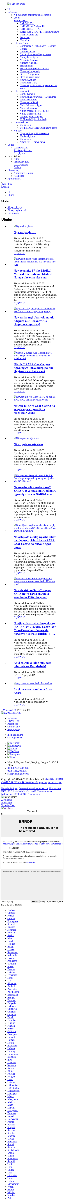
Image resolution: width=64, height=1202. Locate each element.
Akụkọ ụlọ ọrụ (21, 147)
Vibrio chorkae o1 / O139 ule (34, 111)
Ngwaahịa (12, 12)
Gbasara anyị (13, 170)
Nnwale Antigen (28, 79)
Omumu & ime (21, 122)
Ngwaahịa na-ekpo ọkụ (50, 782)
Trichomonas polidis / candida (34, 68)
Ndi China (7, 184)
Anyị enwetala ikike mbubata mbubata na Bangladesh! (32, 664)
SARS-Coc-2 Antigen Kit (32, 26)
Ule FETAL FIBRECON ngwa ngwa (38, 127)
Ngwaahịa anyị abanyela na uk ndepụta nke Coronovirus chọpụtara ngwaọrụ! (34, 321)
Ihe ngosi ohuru (21, 161)
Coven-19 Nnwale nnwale (39, 791)
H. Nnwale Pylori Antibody (33, 119)
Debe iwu (25, 37)
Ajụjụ (16, 159)
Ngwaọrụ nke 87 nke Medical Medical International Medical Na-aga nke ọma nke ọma (33, 274)
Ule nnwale (25, 125)
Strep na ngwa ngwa (30, 77)
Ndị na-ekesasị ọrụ (29, 34)
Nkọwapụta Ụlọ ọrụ (23, 173)
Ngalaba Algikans (28, 62)
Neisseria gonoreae (29, 60)
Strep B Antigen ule (29, 74)
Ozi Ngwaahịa (21, 164)
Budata (17, 167)
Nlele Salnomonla (28, 108)
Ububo (10, 144)
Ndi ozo (18, 130)
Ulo (9, 9)
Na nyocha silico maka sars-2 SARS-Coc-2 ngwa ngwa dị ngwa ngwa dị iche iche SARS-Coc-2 (35, 491)
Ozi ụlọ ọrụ (19, 153)
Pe (4, 785)
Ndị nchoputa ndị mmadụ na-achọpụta (32, 14)
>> (15, 710)
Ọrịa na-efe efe (21, 43)
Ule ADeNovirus (28, 99)
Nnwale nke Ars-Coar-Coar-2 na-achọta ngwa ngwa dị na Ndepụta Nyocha (35, 409)
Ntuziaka (24, 40)
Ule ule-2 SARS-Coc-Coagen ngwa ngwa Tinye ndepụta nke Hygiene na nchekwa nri (33, 368)
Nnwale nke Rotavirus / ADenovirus (38, 96)
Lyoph (17, 17)
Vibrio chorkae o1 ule (30, 113)
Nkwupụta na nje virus (28, 444)
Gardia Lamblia (27, 94)
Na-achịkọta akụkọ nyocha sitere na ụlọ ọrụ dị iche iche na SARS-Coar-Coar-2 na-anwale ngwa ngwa (35, 542)
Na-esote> (9, 710)
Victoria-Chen (8, 805)
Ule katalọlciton (27, 136)
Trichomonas (26, 65)
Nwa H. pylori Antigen (31, 116)
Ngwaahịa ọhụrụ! (25, 232)
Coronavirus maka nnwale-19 (33, 788)
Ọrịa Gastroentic (22, 91)
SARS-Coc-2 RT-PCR (31, 29)
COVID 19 (13, 721)
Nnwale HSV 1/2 (28, 82)
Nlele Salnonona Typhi (31, 105)
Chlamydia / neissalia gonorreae (35, 54)
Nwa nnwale (34, 794)
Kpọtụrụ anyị (14, 178)
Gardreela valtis (27, 51)
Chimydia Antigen (29, 57)
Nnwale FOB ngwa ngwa (32, 142)
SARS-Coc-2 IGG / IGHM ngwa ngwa (39, 31)
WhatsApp (6, 802)
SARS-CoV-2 (20, 20)
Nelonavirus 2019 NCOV (13, 794)
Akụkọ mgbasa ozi (23, 150)
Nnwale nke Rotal (29, 102)
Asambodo (19, 175)
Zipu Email (6, 799)
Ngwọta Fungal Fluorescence (34, 133)
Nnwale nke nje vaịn (30, 71)
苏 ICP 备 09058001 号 (26, 782)
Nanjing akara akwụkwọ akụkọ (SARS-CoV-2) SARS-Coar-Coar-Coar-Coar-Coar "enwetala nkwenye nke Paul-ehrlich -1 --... (35, 628)
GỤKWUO (19, 253)
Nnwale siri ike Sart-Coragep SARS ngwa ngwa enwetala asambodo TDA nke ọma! (32, 594)
